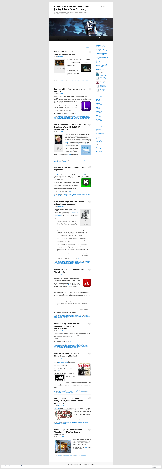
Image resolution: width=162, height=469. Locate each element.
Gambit (70, 194)
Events (64, 39)
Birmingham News (60, 117)
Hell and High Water (85, 80)
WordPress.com (99, 151)
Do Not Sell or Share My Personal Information (85, 464)
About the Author (57, 39)
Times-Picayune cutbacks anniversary (83, 81)
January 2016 (98, 102)
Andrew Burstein (68, 284)
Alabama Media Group (66, 345)
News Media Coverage (62, 80)
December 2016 (99, 96)
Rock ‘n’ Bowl (57, 408)
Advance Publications (61, 261)
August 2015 (98, 106)
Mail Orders (98, 128)
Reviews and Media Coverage (84, 37)
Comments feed (99, 150)
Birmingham (72, 345)
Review (67, 116)
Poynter (84, 346)
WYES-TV (56, 83)
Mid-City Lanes (72, 422)
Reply (72, 392)
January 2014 (98, 116)
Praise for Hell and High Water (96, 37)
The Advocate (80, 316)
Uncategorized (99, 141)
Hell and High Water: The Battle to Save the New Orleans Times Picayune (71, 7)
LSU (66, 316)
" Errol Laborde (72, 80)
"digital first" (74, 116)
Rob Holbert (82, 118)
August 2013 (98, 122)
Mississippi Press (57, 346)
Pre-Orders (98, 134)
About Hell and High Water (72, 37)
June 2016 (98, 99)
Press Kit (69, 39)
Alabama (81, 116)
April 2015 (98, 108)
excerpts (65, 117)
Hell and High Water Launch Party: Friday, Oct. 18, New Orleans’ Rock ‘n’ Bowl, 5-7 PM (68, 400)
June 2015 (98, 107)
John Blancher (66, 422)
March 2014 (98, 115)
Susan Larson (71, 160)
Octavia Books (71, 455)
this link (71, 77)
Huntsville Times (78, 117)
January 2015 (98, 110)
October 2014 (98, 112)
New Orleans (61, 81)
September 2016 (99, 98)
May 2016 (98, 100)
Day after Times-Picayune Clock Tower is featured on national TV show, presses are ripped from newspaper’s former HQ (102, 58)
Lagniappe (83, 117)
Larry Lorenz (56, 81)
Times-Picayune (73, 81)
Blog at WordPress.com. (72, 464)
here (75, 113)
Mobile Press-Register (65, 346)
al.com (78, 116)
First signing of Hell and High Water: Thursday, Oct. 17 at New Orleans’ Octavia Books (68, 432)
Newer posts (88, 47)
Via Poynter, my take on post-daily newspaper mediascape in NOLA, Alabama (67, 326)
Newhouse (68, 261)
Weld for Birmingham (66, 347)
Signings (59, 422)
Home (55, 37)
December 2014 (99, 111)
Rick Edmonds (59, 347)
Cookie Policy (25, 466)
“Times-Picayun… (103, 85)
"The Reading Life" (80, 159)
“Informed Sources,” (58, 215)
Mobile (86, 117)
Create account (99, 146)
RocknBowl (58, 423)
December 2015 (99, 103)
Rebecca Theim (67, 81)
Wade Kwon (60, 392)
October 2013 (98, 119)
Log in (97, 147)
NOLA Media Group (100, 133)
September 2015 (99, 104)
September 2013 (99, 120)
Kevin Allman (57, 174)
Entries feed (98, 148)
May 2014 (98, 114)
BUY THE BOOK (62, 37)
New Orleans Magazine (69, 118)
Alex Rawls (86, 159)
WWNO (60, 161)
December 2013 (99, 118)
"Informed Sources (78, 80)
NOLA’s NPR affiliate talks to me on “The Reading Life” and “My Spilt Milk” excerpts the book (70, 127)
